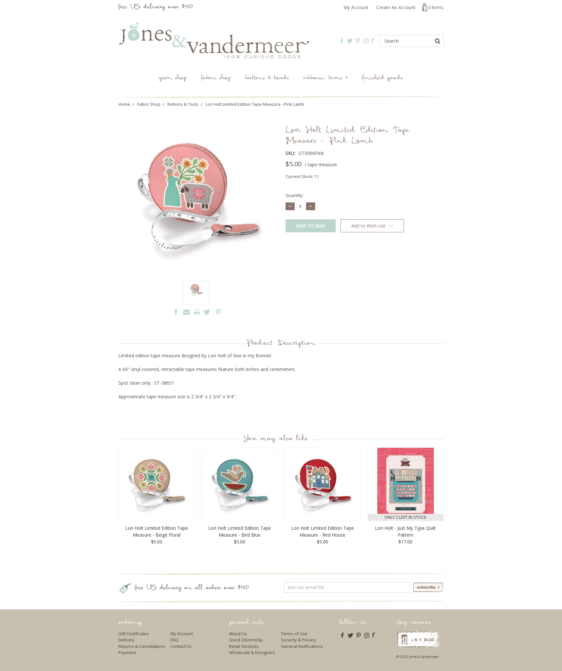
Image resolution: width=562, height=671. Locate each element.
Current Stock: (302, 176)
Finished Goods (382, 78)
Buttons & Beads (267, 78)
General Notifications (302, 646)
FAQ (174, 640)
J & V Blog (418, 639)
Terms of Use (294, 634)
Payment (127, 652)
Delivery (126, 640)
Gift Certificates (133, 634)
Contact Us (181, 646)
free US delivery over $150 (155, 7)
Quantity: (294, 195)
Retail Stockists (244, 646)
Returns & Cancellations (142, 646)
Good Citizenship (246, 640)
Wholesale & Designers (252, 652)
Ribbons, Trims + (325, 78)
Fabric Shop (216, 78)
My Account (355, 7)
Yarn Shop (173, 78)
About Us (238, 634)
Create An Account (396, 7)
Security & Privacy (298, 640)
